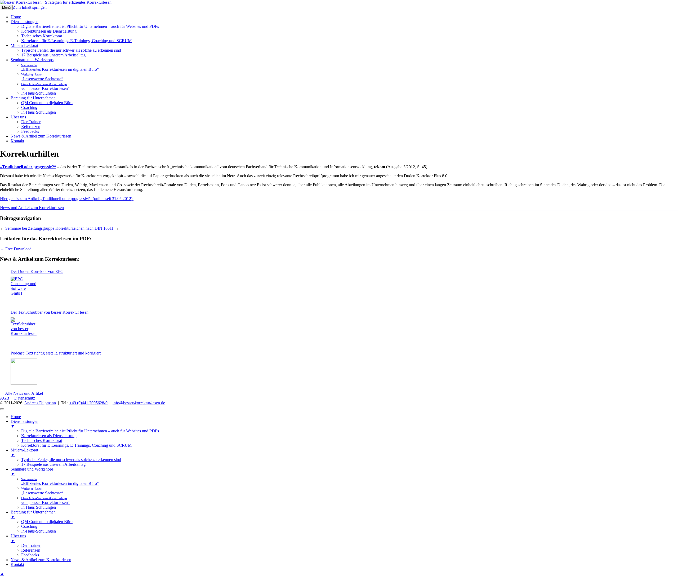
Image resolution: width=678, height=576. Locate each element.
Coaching (29, 107)
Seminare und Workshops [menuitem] (32, 471)
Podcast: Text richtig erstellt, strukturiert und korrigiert (56, 353)
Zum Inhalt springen (30, 7)
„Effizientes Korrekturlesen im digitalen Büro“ (60, 67)
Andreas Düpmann (40, 403)
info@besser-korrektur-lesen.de (139, 403)
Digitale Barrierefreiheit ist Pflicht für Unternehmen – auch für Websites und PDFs (90, 26)
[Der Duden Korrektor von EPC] (24, 290)
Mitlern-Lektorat (24, 45)
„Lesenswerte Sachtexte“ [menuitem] (42, 491)
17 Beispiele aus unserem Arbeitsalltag (53, 55)
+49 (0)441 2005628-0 (88, 403)
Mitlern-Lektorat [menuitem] (24, 452)
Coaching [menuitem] (29, 526)
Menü (6, 8)
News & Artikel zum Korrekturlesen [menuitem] (41, 559)
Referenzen (30, 126)
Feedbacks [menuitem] (30, 555)
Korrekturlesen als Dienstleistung (49, 31)
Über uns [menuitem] (18, 538)
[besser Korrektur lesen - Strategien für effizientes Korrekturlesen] (55, 2)
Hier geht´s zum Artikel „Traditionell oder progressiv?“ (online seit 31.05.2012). (66, 198)
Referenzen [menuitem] (30, 550)
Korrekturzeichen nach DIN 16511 (84, 228)
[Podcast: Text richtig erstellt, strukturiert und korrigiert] (24, 371)
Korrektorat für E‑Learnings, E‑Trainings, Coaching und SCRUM (76, 40)
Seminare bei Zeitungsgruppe (29, 228)
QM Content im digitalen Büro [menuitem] (47, 521)
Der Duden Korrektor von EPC (37, 271)
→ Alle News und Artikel (21, 393)
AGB (4, 398)
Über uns (18, 117)
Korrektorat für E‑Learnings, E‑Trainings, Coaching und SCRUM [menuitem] (76, 445)
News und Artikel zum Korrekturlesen (32, 207)
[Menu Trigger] (2, 409)
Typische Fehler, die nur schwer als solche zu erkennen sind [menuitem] (71, 459)
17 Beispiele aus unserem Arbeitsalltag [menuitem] (53, 464)
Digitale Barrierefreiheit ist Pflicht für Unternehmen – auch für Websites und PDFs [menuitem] (90, 431)
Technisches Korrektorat (41, 36)
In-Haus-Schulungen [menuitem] (38, 507)
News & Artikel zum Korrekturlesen (41, 136)
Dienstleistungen (24, 21)
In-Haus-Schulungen (38, 93)
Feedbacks (30, 131)
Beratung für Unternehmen (33, 98)
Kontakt (17, 141)
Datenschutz (24, 398)
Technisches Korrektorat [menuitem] (41, 440)
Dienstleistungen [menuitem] (24, 423)
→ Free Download (16, 249)
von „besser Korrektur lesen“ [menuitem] (45, 501)
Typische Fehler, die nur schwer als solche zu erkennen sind (71, 50)
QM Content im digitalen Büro (47, 102)
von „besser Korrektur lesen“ (45, 86)
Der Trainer (31, 121)
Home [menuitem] (16, 416)
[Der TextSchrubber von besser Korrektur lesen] (24, 330)
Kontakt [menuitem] (17, 564)
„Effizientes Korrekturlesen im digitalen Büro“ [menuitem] (60, 481)
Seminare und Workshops (32, 59)
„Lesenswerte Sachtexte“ (42, 77)
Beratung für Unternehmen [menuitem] (33, 514)
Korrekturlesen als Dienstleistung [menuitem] (49, 435)
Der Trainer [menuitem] (31, 545)
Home (16, 17)
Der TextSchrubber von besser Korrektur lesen (49, 312)
